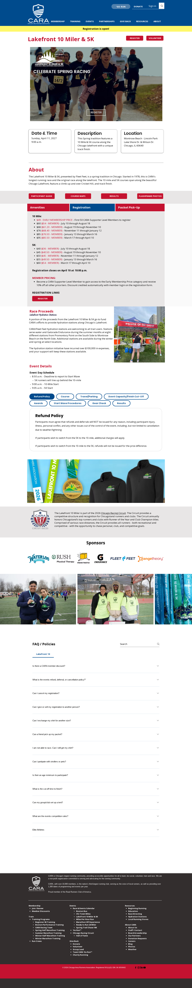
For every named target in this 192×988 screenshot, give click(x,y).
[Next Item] (187, 599)
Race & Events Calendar (84, 908)
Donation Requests (137, 938)
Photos (131, 946)
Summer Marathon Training (48, 933)
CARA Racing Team (43, 927)
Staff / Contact (135, 930)
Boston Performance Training (49, 924)
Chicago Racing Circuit (113, 513)
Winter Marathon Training (47, 938)
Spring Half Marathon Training (50, 930)
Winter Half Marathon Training (50, 935)
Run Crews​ (37, 941)
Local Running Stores (138, 919)
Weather (132, 949)
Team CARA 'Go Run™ (82, 952)
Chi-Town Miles (83, 914)
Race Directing (135, 914)
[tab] (48, 207)
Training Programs (41, 919)
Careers (131, 941)
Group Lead (78, 949)
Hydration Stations (137, 916)
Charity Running (80, 955)
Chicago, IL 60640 (134, 145)
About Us (132, 927)
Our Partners (134, 935)
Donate (76, 944)
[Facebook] (135, 967)
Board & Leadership (137, 933)
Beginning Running (137, 908)
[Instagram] (138, 967)
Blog (130, 944)
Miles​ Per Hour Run (85, 919)
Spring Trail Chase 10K (86, 927)
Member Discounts (41, 911)
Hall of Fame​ (82, 935)
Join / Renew (37, 908)
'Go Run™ (77, 930)
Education (133, 911)
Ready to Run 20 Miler (86, 924)
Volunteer (77, 946)
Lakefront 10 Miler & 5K (87, 916)
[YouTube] (144, 967)
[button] (58, 21)
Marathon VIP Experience (88, 922)
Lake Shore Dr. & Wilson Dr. (139, 142)
